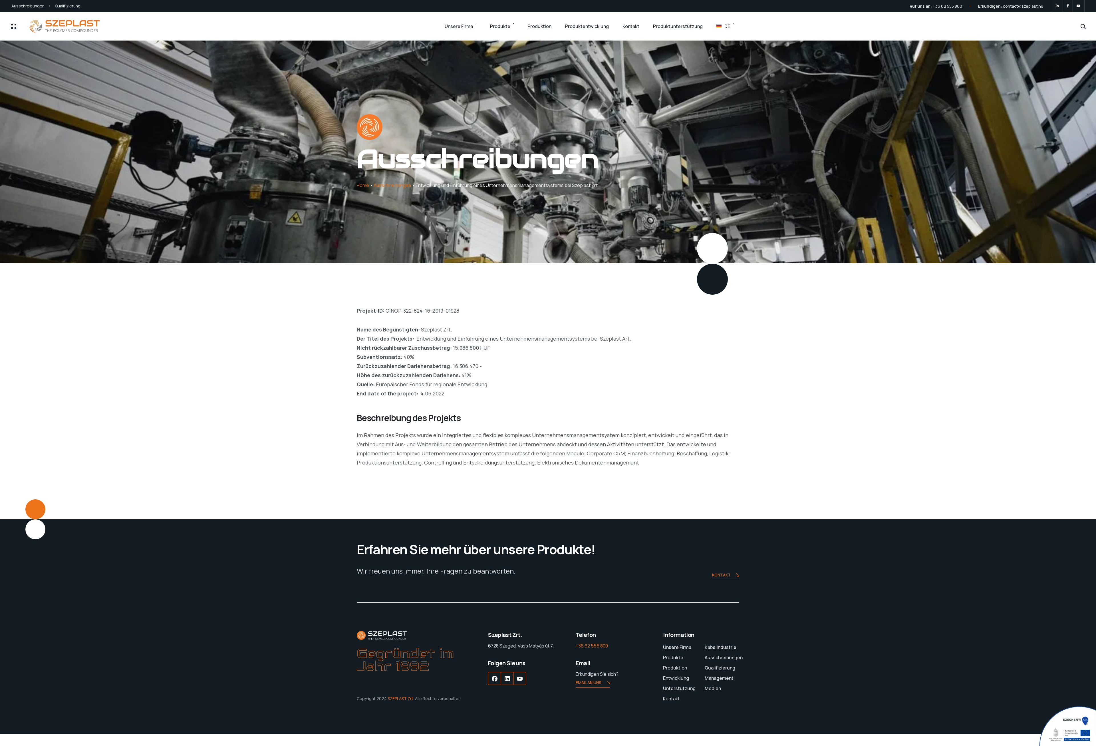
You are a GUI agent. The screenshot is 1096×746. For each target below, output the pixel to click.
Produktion (539, 26)
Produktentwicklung (587, 26)
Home (363, 185)
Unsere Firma (459, 26)
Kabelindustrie (720, 647)
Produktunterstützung (678, 26)
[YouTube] (519, 682)
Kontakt (630, 26)
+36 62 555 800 (947, 6)
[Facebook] (1068, 6)
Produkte (500, 26)
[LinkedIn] (1057, 6)
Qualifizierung (67, 6)
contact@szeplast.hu (1023, 6)
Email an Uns (588, 682)
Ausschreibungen (28, 6)
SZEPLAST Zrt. (401, 698)
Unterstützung (679, 688)
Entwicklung (676, 678)
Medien (713, 688)
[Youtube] (1078, 6)
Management (719, 678)
